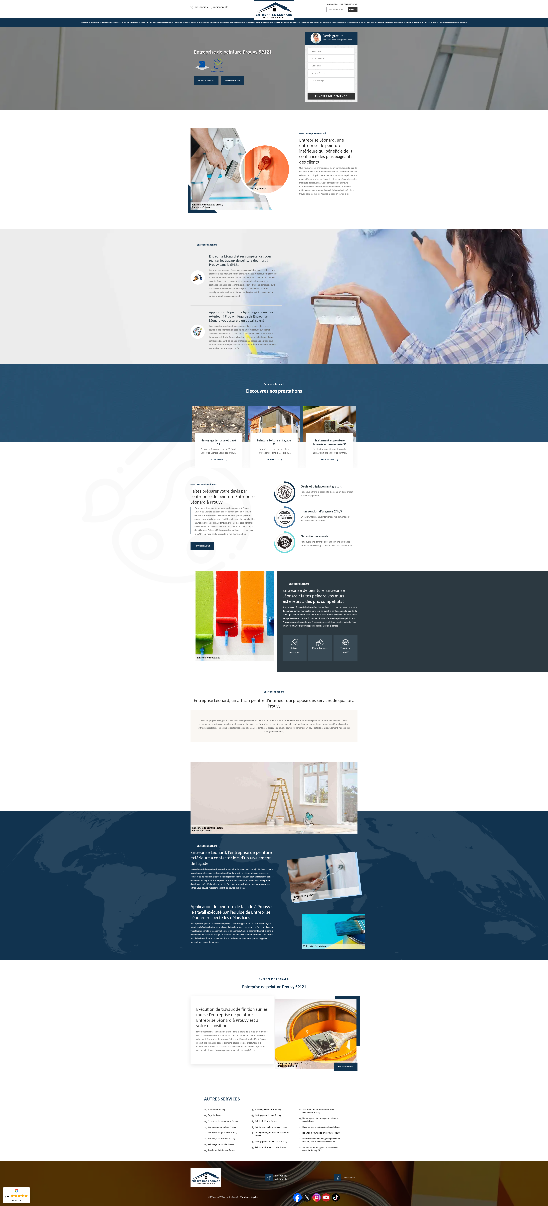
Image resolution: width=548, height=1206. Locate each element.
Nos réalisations (206, 80)
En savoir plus (236, 460)
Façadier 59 (327, 22)
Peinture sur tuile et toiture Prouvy (271, 1127)
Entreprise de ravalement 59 (312, 22)
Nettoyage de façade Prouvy (221, 1144)
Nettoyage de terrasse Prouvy (221, 1139)
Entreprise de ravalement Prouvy (223, 1121)
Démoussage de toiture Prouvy (222, 1127)
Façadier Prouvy (215, 1115)
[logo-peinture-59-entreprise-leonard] (274, 10)
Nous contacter (232, 80)
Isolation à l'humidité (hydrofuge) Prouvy (321, 1133)
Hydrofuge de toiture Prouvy (268, 1109)
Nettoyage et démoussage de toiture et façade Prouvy (320, 1120)
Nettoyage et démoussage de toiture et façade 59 (227, 22)
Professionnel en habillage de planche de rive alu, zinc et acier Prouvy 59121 (321, 1140)
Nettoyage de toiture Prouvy (268, 1115)
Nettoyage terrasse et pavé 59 (141, 22)
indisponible (201, 7)
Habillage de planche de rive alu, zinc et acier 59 (421, 22)
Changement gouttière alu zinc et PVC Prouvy (272, 1134)
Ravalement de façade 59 (356, 22)
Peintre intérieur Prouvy (266, 1121)
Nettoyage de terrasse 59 (394, 22)
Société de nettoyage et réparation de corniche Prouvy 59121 (320, 1149)
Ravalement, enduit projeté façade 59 (259, 22)
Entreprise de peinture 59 (90, 22)
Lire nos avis (16, 1200)
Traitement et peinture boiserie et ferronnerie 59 (192, 22)
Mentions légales (249, 1197)
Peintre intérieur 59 (339, 22)
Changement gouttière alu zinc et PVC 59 (114, 22)
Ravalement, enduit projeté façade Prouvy (322, 1127)
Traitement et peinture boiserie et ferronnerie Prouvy (318, 1111)
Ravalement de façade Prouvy (221, 1150)
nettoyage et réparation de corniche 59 (453, 22)
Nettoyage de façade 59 (375, 22)
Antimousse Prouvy (216, 1109)
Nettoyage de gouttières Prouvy (222, 1133)
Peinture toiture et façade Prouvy (270, 1147)
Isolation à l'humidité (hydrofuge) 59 (287, 22)
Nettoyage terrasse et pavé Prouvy (271, 1142)
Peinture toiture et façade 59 (163, 22)
